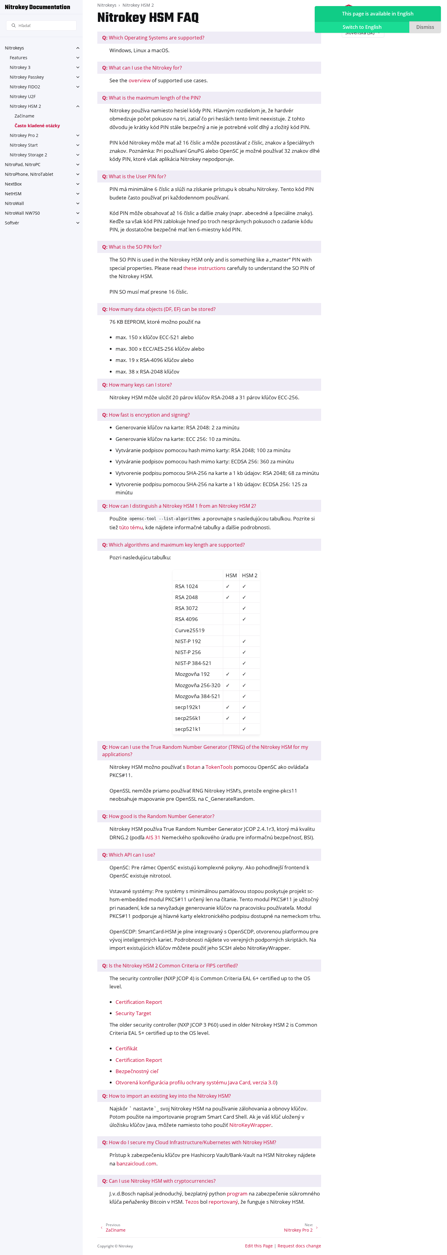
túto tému (131, 527)
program (237, 1193)
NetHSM (13, 193)
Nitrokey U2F (23, 96)
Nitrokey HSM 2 (25, 106)
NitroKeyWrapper (250, 1124)
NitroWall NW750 (22, 213)
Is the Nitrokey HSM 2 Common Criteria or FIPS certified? (170, 965)
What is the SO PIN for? (131, 247)
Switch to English (362, 27)
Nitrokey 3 (20, 67)
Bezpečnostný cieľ (137, 1071)
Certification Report (139, 1001)
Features (18, 57)
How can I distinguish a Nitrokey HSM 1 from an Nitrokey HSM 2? (179, 506)
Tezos (192, 1201)
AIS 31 (153, 837)
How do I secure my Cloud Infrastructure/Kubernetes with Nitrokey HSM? (189, 1142)
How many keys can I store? (137, 384)
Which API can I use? (128, 854)
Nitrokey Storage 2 (28, 155)
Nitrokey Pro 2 (24, 135)
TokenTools (219, 766)
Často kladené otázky (37, 125)
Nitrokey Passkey (27, 77)
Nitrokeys (14, 48)
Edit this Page (259, 1246)
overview (140, 80)
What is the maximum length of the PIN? (151, 97)
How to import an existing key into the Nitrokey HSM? (166, 1096)
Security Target (133, 1013)
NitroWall (14, 203)
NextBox (13, 184)
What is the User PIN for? (134, 176)
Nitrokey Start (24, 145)
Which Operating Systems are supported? (153, 37)
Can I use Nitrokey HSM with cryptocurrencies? (159, 1181)
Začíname (24, 116)
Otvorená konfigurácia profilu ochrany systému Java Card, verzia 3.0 (196, 1082)
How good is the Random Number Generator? (158, 816)
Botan (193, 766)
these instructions (204, 267)
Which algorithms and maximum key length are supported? (173, 544)
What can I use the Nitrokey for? (142, 67)
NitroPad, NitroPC (22, 164)
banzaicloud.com (136, 1163)
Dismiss (425, 27)
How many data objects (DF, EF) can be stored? (159, 309)
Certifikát (126, 1048)
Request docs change (299, 1246)
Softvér (12, 223)
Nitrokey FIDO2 (25, 87)
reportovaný (223, 1201)
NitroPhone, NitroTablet (29, 174)
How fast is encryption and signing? (146, 414)
